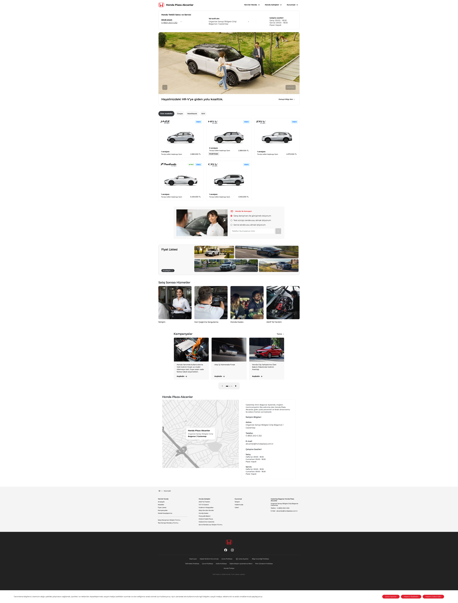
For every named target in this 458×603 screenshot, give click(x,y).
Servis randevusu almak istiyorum (250, 225)
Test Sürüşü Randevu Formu (168, 523)
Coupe (180, 114)
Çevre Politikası (207, 564)
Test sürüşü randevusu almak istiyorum (252, 220)
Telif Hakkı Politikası (192, 564)
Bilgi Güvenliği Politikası (260, 559)
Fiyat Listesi (162, 507)
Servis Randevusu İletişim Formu (210, 525)
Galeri (237, 507)
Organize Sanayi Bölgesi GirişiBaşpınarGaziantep (284, 504)
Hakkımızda (239, 504)
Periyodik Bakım (205, 516)
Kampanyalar (163, 510)
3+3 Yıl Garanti (204, 504)
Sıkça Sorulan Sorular (206, 510)
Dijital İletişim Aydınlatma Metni (241, 564)
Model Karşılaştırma (165, 513)
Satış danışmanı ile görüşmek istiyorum (252, 216)
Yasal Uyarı (193, 559)
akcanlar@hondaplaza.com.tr (259, 444)
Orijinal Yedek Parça (206, 519)
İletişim (237, 502)
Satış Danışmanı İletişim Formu (169, 520)
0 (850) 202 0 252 (254, 436)
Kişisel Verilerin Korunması (209, 559)
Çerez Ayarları (243, 559)
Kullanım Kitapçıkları (206, 507)
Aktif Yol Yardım (204, 502)
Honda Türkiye (229, 568)
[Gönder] (278, 231)
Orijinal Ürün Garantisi (206, 522)
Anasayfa (161, 502)
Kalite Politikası (221, 564)
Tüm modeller (166, 114)
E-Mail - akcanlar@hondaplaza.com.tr (284, 511)
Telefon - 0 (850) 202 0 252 (280, 508)
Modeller (161, 504)
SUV (203, 114)
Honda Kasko (203, 513)
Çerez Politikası (226, 559)
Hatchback (192, 114)
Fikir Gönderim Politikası (264, 564)
